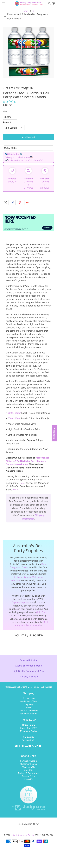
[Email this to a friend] (27, 202)
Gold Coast (41, 612)
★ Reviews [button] (54, 433)
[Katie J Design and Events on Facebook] (19, 746)
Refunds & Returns (28, 713)
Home (25, 11)
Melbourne (37, 577)
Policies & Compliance (28, 773)
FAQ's (28, 707)
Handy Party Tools (28, 701)
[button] (9, 101)
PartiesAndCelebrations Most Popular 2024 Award (28, 687)
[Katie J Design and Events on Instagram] (23, 746)
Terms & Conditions (28, 710)
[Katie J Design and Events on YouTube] (40, 746)
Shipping (28, 704)
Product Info (28, 698)
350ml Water (14, 413)
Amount (7, 122)
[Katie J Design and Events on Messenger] (29, 746)
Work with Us (28, 767)
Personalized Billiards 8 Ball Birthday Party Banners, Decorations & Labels (28, 461)
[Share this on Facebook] (13, 202)
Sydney (27, 577)
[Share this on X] (5, 202)
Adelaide (15, 580)
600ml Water (14, 418)
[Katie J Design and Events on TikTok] (36, 746)
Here (22, 483)
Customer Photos (28, 764)
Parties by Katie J (28, 761)
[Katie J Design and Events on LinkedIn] (26, 746)
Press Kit (28, 779)
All (33, 11)
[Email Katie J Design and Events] (16, 746)
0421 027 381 (28, 740)
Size (5, 111)
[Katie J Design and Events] (28, 3)
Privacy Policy (28, 776)
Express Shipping (20, 602)
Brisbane (17, 577)
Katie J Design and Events (22, 835)
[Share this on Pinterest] (20, 202)
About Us (28, 770)
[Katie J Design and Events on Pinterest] (33, 746)
